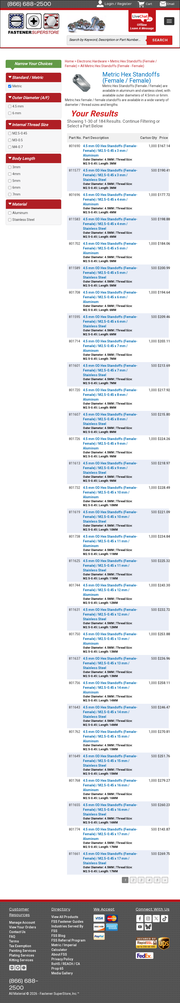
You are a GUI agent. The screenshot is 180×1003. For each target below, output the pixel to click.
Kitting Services (21, 960)
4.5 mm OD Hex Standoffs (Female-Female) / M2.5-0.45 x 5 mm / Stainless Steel (110, 272)
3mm (16, 167)
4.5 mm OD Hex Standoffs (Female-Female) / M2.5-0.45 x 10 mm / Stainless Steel (110, 516)
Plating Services (21, 955)
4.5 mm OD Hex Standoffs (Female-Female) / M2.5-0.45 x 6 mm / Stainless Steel (110, 321)
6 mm (16, 113)
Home (70, 61)
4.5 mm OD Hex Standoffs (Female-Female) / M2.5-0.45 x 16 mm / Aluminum (110, 785)
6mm (16, 187)
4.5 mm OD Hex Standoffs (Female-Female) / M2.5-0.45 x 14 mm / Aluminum (110, 687)
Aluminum (20, 213)
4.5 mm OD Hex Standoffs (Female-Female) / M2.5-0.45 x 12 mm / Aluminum (110, 590)
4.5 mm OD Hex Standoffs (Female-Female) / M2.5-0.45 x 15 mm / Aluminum (110, 736)
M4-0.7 (17, 147)
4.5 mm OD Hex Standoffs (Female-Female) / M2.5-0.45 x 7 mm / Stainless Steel (110, 370)
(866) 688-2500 (29, 4)
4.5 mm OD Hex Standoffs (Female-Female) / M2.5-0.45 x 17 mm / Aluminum (110, 834)
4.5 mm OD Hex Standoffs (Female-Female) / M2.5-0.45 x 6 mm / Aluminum (110, 297)
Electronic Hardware (92, 61)
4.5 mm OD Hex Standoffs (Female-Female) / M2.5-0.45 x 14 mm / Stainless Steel (110, 712)
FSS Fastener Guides (67, 921)
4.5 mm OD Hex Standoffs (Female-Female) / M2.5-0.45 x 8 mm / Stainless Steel (110, 419)
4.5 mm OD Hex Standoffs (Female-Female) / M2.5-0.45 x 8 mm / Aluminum (110, 394)
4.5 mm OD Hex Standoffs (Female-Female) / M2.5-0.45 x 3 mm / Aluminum (110, 150)
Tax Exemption (20, 946)
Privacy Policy (62, 959)
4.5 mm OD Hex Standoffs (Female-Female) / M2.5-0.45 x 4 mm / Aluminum (110, 199)
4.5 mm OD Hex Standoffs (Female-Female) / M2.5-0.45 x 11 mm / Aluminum (110, 541)
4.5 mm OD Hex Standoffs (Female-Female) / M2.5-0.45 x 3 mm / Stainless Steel (110, 175)
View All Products (64, 917)
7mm (16, 194)
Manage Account (22, 922)
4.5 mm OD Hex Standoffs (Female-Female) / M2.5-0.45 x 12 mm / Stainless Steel (110, 614)
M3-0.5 (17, 140)
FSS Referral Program (68, 940)
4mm (16, 174)
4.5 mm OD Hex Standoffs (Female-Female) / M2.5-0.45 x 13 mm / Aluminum (110, 638)
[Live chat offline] (142, 21)
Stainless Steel (23, 220)
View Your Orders (22, 927)
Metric (17, 86)
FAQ (12, 936)
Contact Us (17, 932)
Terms (14, 941)
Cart (149, 4)
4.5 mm (18, 106)
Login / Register (118, 4)
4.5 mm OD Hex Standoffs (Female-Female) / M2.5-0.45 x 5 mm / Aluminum (110, 248)
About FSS (59, 954)
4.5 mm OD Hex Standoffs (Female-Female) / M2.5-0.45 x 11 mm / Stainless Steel (110, 565)
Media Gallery (62, 973)
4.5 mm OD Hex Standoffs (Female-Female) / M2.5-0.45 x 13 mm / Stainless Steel (110, 663)
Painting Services (22, 951)
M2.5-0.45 (19, 133)
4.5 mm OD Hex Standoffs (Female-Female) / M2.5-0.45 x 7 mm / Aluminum (110, 345)
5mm (16, 181)
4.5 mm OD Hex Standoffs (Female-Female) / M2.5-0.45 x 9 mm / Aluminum (110, 443)
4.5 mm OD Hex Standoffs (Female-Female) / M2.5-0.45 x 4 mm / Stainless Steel (110, 223)
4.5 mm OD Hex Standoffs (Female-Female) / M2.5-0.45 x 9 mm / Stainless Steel (110, 468)
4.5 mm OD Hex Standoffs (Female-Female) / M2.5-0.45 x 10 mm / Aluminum (110, 492)
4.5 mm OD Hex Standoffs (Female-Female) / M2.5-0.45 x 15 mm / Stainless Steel (110, 760)
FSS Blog (58, 936)
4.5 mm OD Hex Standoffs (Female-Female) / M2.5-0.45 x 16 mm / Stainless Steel (110, 809)
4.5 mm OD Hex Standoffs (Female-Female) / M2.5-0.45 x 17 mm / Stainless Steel (110, 858)
